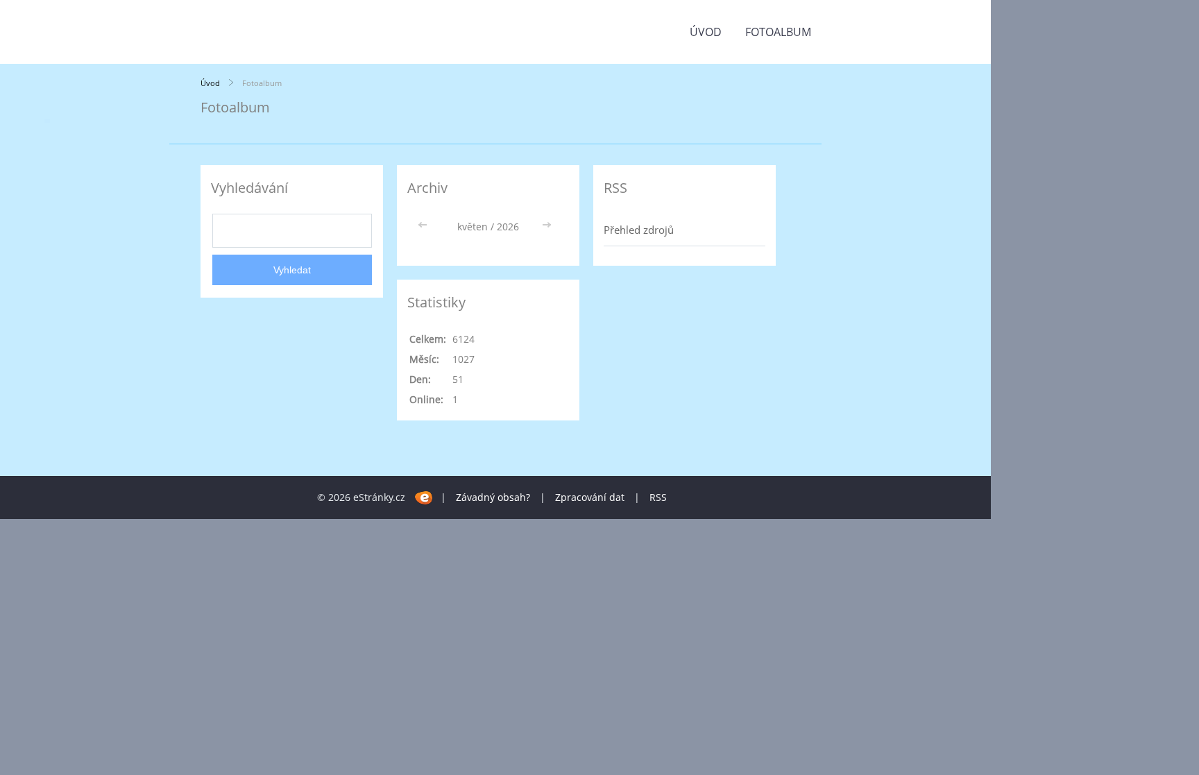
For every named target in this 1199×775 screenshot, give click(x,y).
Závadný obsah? (493, 497)
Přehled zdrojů (639, 230)
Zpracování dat (589, 497)
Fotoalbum (778, 32)
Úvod (706, 32)
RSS (658, 497)
